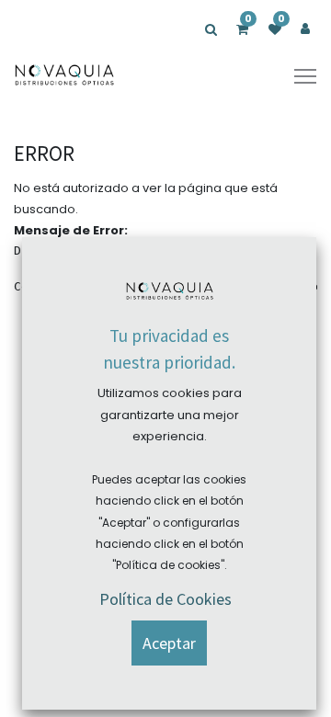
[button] (169, 643)
